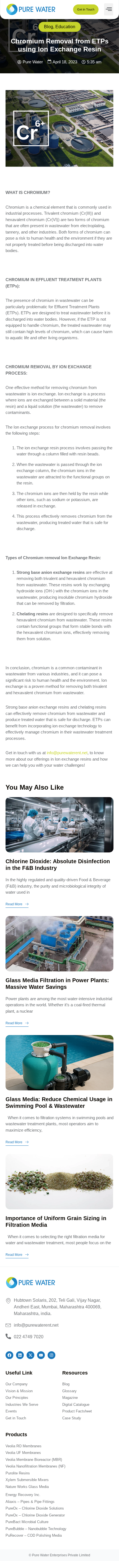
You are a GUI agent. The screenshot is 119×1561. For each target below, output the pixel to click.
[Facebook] (9, 1355)
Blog (48, 26)
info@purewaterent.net (67, 752)
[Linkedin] (20, 1355)
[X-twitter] (30, 1355)
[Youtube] (41, 1355)
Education (65, 26)
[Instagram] (51, 1355)
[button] (108, 9)
